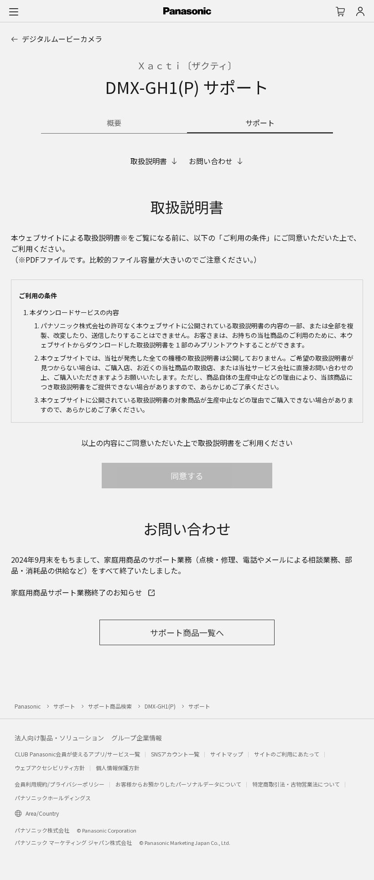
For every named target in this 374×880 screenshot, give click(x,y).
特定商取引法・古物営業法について (296, 784)
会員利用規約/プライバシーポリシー (59, 784)
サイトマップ (226, 754)
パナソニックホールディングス (53, 798)
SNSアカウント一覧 (175, 754)
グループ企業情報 (136, 737)
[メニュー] (14, 11)
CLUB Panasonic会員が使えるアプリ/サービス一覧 (77, 754)
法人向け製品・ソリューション (59, 737)
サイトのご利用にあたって (286, 754)
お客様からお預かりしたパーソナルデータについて (178, 784)
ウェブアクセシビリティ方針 (50, 767)
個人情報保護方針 (118, 767)
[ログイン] (360, 11)
